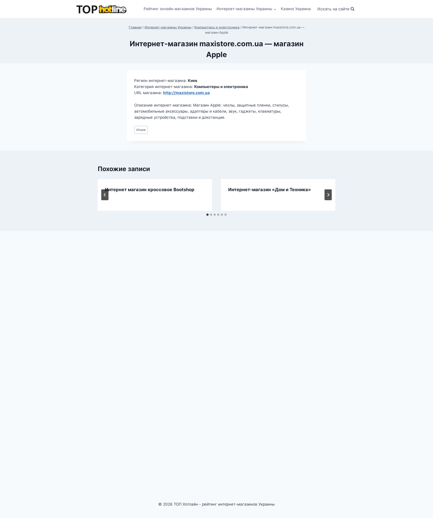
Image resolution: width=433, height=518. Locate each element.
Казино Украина (296, 9)
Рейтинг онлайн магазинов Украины (178, 9)
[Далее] (328, 194)
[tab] (207, 215)
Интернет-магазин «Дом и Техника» (269, 189)
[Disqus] (216, 297)
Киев (141, 130)
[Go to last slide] (104, 194)
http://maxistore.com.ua (186, 93)
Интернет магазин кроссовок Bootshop (149, 189)
